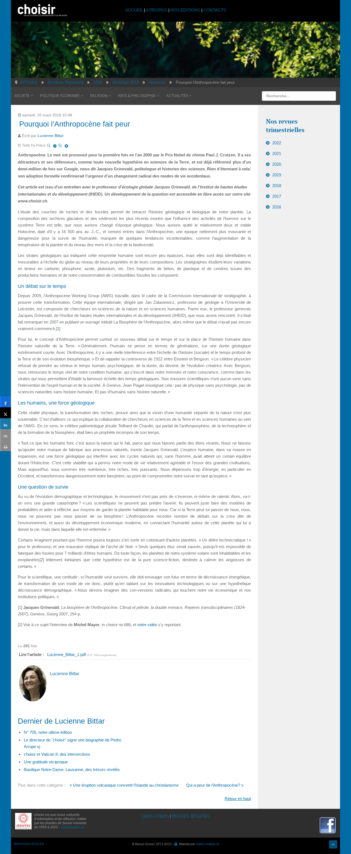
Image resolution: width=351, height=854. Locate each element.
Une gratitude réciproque (46, 762)
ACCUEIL (134, 10)
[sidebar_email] (5, 434)
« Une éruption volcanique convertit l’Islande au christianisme (124, 785)
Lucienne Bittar (51, 136)
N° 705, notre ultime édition (48, 732)
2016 (276, 207)
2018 (276, 185)
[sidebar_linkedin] (5, 423)
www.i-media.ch (207, 844)
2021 (276, 153)
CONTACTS (214, 10)
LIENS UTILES (155, 816)
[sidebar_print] (5, 445)
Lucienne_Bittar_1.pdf (67, 654)
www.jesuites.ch (72, 827)
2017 (276, 196)
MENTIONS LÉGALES (29, 844)
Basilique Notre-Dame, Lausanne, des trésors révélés (72, 769)
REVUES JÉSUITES (191, 816)
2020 (276, 164)
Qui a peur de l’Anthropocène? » (215, 785)
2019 (276, 175)
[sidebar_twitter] (5, 412)
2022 (276, 143)
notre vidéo (147, 624)
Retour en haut (238, 798)
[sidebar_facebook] (5, 401)
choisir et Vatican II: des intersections (57, 754)
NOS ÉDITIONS (185, 10)
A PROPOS (156, 10)
